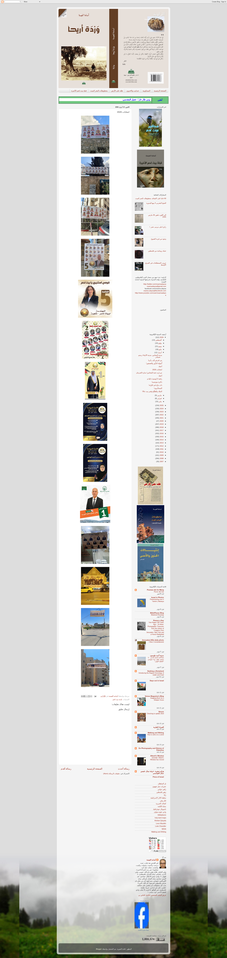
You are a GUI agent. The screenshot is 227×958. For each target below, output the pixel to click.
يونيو (160, 346)
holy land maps (160, 818)
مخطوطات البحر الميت (99, 91)
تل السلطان (162, 784)
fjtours (161, 712)
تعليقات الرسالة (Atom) (111, 773)
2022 (161, 415)
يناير (160, 401)
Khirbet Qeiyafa (160, 820)
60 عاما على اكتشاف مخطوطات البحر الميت (150, 198)
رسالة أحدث (123, 769)
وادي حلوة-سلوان (160, 812)
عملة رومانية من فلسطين (157, 251)
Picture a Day (158, 620)
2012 (161, 446)
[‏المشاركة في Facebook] (84, 696)
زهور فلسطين (161, 792)
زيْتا (165, 795)
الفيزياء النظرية (158, 727)
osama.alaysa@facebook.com (155, 291)
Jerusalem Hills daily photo (153, 640)
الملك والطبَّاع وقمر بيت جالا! (152, 391)
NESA (164, 829)
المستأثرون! (158, 388)
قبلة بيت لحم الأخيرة (79, 91)
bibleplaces (162, 815)
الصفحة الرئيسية (160, 91)
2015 (161, 437)
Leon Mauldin (161, 823)
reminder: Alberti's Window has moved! (157, 759)
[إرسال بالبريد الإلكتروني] (91, 696)
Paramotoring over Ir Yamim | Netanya (157, 600)
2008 (161, 458)
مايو (160, 349)
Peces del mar (159, 592)
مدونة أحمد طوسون (157, 655)
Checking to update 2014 (155, 713)
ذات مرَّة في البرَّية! (155, 385)
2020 (161, 421)
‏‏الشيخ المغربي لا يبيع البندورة (156, 203)
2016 (161, 433)
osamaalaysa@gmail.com (156, 286)
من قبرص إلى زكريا (155, 360)
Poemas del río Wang (155, 590)
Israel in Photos (157, 597)
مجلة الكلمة (162, 806)
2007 (161, 461)
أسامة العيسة (151, 860)
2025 (161, 405)
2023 (161, 412)
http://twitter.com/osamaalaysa (154, 284)
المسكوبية (146, 91)
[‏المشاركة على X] (86, 696)
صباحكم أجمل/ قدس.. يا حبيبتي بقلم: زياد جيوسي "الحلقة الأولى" (156, 659)
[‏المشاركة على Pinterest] (82, 696)
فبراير (159, 398)
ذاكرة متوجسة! (157, 382)
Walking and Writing (156, 733)
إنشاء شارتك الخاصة (143, 930)
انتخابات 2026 (157, 370)
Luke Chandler (160, 826)
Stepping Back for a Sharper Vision (157, 699)
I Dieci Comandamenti (156, 642)
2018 (161, 427)
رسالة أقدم (66, 769)
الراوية (159, 13)
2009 (161, 455)
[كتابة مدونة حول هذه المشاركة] (89, 696)
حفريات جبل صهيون (159, 786)
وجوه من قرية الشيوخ (158, 239)
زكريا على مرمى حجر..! (157, 227)
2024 (161, 409)
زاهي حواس (162, 789)
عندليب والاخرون (133, 91)
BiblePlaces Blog (157, 613)
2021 (161, 418)
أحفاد (160, 366)
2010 (161, 452)
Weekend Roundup (157, 615)
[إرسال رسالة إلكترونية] (95, 696)
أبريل (159, 352)
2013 (161, 443)
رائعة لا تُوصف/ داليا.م (154, 379)
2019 (161, 424)
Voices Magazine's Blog (154, 696)
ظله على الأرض (117, 91)
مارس (159, 395)
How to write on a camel (155, 735)
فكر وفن (163, 801)
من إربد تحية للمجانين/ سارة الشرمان (149, 373)
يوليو (160, 343)
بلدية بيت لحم (117, 699)
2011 (161, 449)
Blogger (99, 949)
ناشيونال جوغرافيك (159, 809)
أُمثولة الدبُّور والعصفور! (154, 363)
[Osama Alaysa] (142, 928)
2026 (161, 337)
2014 (161, 440)
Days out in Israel (157, 681)
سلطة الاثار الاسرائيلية (158, 798)
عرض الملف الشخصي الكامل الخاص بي (152, 895)
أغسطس (158, 340)
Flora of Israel (158, 777)
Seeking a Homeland (155, 671)
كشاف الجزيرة (161, 803)
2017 (161, 430)
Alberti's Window (157, 756)
